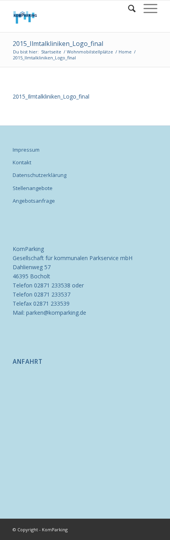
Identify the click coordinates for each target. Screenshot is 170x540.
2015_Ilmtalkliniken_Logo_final (58, 43)
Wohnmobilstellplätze (90, 52)
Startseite (51, 52)
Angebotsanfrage (34, 200)
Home (125, 52)
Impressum (26, 149)
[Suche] (128, 8)
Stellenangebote (33, 188)
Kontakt (22, 162)
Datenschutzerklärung (39, 175)
